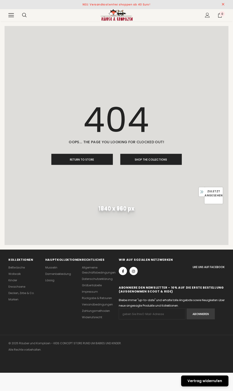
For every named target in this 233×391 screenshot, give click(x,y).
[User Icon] (207, 15)
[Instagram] (133, 271)
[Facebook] (123, 271)
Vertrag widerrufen (204, 380)
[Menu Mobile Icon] (11, 15)
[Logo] (116, 15)
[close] (223, 4)
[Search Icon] (24, 15)
